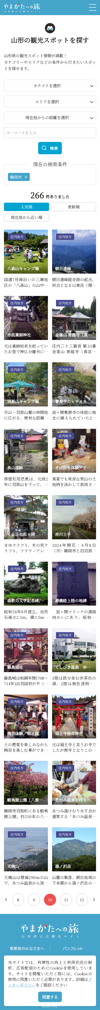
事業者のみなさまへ (27, 948)
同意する (50, 997)
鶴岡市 (16, 177)
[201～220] (94, 900)
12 (82, 900)
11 (66, 900)
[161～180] (6, 900)
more (9, 232)
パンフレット (73, 948)
